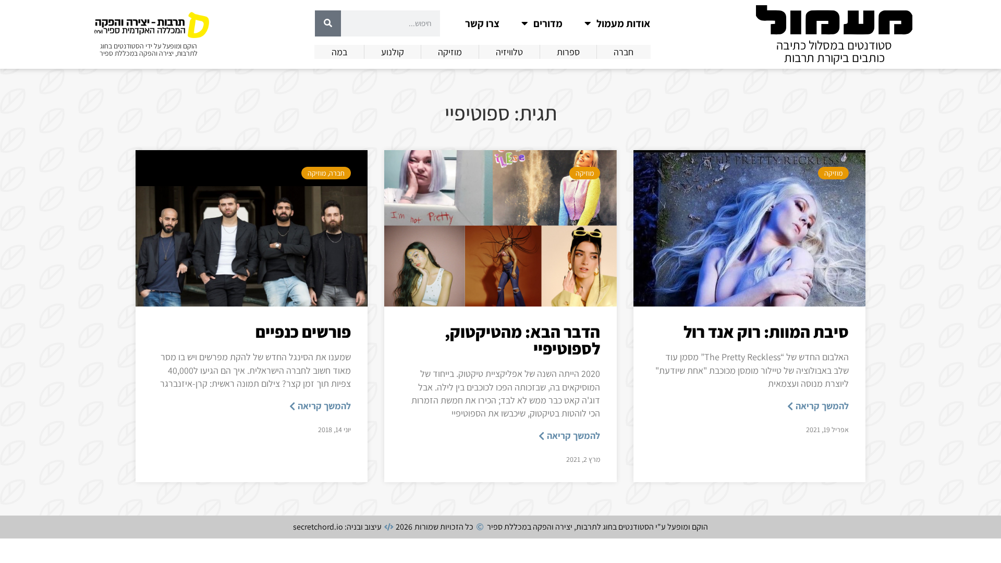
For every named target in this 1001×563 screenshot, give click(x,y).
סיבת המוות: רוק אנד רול (766, 331)
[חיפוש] (328, 23)
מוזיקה (833, 173)
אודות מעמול (623, 23)
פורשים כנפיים (303, 331)
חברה (337, 173)
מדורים (548, 23)
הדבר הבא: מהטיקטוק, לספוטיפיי (522, 340)
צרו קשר (482, 23)
